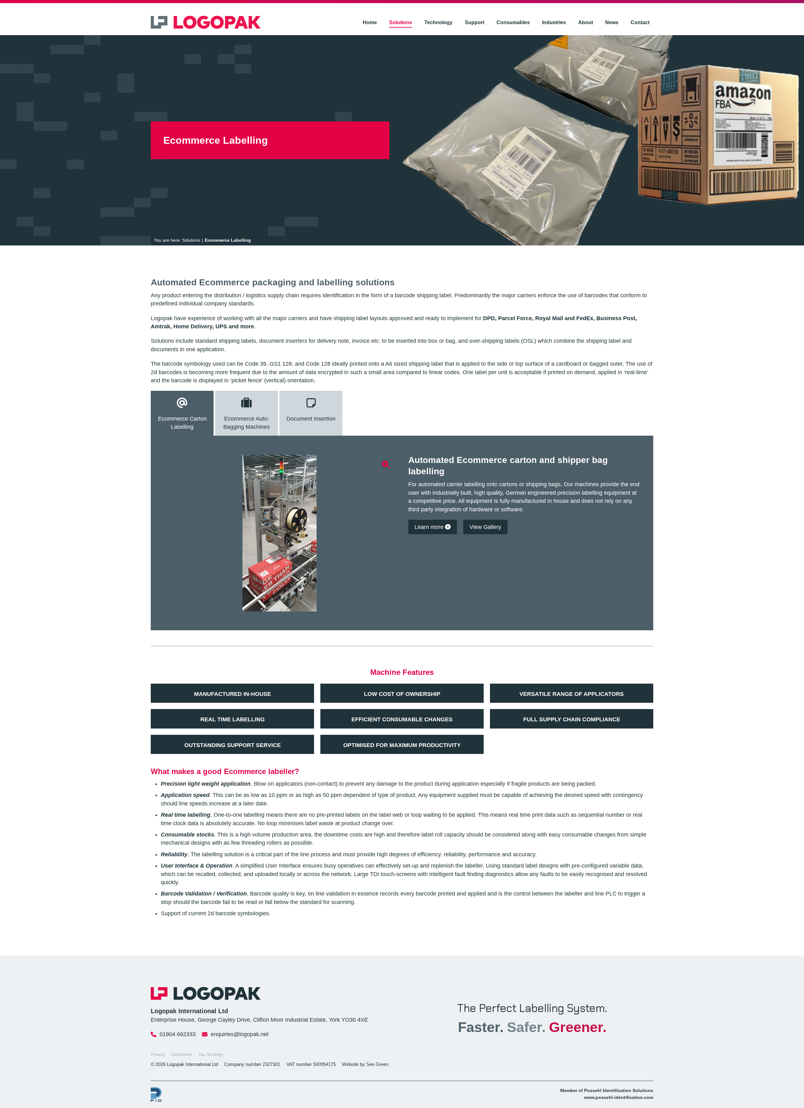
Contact (640, 22)
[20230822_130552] (279, 532)
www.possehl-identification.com (618, 1097)
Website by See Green (365, 1064)
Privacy (158, 1054)
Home (370, 22)
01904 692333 (178, 1034)
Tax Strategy (210, 1054)
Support (474, 22)
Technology (438, 22)
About (585, 22)
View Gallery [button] (485, 527)
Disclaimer (181, 1054)
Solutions (400, 22)
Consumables (513, 22)
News (611, 22)
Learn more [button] (430, 527)
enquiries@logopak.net (240, 1034)
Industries (554, 22)
